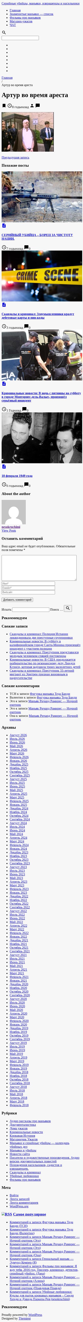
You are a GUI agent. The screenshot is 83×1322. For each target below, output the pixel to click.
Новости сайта (20, 1154)
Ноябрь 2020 (18, 988)
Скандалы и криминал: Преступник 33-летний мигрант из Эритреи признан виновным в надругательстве (42, 674)
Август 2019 (18, 1043)
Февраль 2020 (19, 1021)
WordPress (35, 1315)
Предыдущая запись (15, 157)
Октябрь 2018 (19, 1079)
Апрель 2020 (18, 1013)
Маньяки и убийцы (23, 1150)
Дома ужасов (19, 1128)
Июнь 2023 (17, 874)
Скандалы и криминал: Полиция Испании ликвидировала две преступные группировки (41, 635)
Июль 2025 (17, 782)
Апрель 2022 (18, 925)
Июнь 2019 (17, 1050)
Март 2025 (17, 797)
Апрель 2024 (18, 837)
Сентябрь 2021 (20, 951)
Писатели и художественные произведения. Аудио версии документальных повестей (44, 1159)
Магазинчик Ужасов (24, 1139)
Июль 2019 (17, 1046)
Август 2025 (18, 779)
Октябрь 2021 (19, 947)
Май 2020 (16, 1010)
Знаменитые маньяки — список (31, 14)
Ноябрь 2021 (18, 944)
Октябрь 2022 (19, 903)
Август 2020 (18, 999)
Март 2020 (17, 1017)
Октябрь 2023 (19, 859)
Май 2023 (16, 878)
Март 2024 (17, 841)
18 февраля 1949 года (17, 476)
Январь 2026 (18, 760)
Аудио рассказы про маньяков (30, 1121)
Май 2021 (16, 966)
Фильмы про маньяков (25, 17)
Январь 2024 (18, 848)
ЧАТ (13, 25)
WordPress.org (19, 1206)
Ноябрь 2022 (18, 900)
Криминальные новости (26, 1132)
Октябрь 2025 (19, 771)
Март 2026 (17, 753)
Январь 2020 (18, 1024)
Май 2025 (16, 790)
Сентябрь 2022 (20, 907)
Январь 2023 (18, 892)
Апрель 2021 (18, 969)
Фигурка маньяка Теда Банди (50, 694)
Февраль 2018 (19, 1105)
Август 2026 (18, 735)
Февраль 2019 (19, 1065)
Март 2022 (17, 929)
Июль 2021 (17, 958)
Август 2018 (18, 1087)
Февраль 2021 (19, 977)
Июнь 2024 (17, 830)
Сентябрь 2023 (20, 863)
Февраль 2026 (19, 757)
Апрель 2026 (18, 749)
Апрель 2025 (18, 793)
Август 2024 (18, 823)
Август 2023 (18, 867)
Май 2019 (16, 1054)
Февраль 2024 (19, 845)
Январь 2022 (18, 936)
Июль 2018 (17, 1090)
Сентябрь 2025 (20, 775)
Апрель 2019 (18, 1057)
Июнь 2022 (17, 918)
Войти (14, 1195)
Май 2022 (16, 922)
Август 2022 (18, 911)
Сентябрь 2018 (20, 1083)
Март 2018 (17, 1101)
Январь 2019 (18, 1068)
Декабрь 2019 (19, 1028)
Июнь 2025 (17, 786)
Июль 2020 (17, 1002)
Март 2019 (17, 1061)
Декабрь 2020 (19, 984)
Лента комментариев (24, 1202)
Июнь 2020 (17, 1006)
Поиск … (56, 609)
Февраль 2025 (19, 801)
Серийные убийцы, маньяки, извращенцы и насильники (41, 3)
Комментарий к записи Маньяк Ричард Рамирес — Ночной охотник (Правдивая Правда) (45, 1286)
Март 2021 (17, 973)
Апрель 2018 (18, 1098)
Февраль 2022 (19, 933)
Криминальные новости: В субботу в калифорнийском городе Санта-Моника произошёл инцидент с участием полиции (45, 645)
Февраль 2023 (19, 889)
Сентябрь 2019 (20, 1039)
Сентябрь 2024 (20, 819)
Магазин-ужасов (21, 21)
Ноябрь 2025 (18, 768)
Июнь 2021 (17, 962)
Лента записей (20, 1199)
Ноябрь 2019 (18, 1032)
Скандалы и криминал (25, 1172)
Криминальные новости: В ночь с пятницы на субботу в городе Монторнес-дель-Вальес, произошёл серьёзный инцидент (41, 396)
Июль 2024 (17, 826)
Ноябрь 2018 (18, 1076)
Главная (15, 10)
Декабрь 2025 (19, 764)
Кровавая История (22, 1135)
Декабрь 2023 (19, 852)
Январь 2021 (18, 980)
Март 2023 (17, 885)
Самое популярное (29, 1214)
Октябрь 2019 (19, 1035)
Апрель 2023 (18, 881)
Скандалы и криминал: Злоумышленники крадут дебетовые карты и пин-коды (38, 315)
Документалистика (23, 1124)
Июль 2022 (17, 914)
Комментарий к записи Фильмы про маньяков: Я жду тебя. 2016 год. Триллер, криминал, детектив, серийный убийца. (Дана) (44, 1269)
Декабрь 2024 (19, 808)
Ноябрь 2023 (18, 856)
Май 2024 (16, 834)
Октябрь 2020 (19, 991)
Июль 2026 (17, 738)
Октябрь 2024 (19, 815)
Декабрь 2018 (19, 1072)
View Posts (9, 530)
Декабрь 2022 (19, 896)
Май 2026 (16, 746)
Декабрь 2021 (19, 940)
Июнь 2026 (17, 742)
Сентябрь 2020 (20, 995)
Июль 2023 (17, 870)
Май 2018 (16, 1094)
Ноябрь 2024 (18, 812)
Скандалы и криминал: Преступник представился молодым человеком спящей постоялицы (44, 654)
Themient (25, 1318)
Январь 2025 (18, 804)
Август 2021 (18, 955)
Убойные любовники (24, 1176)
